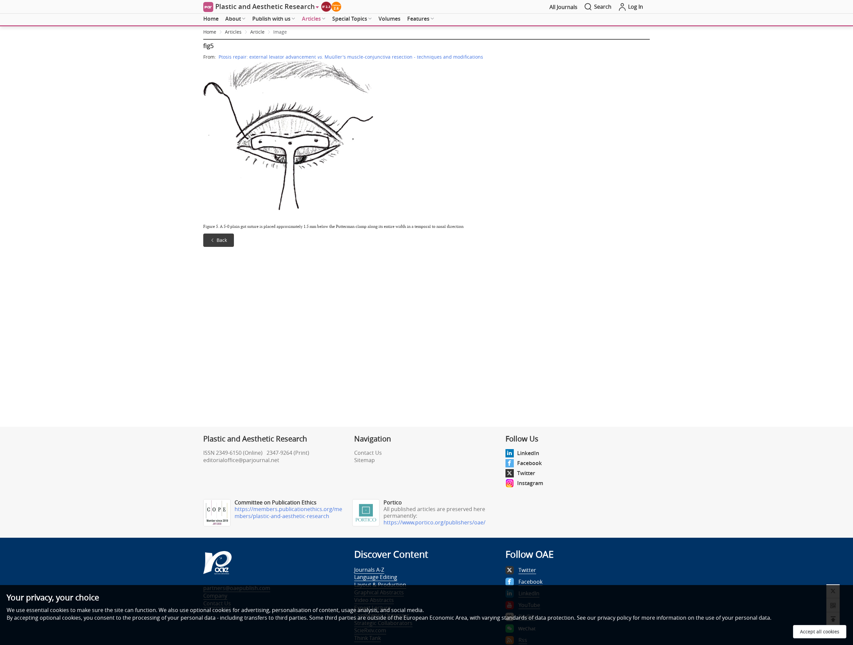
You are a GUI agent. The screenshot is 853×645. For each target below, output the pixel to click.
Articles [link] (233, 32)
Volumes (390, 18)
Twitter (526, 473)
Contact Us (368, 452)
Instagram (530, 483)
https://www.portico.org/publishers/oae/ (434, 522)
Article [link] (257, 32)
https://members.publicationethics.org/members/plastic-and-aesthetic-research (288, 512)
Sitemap (364, 460)
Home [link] (209, 32)
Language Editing (375, 577)
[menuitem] (211, 19)
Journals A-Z (369, 569)
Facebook (529, 463)
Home (211, 18)
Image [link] (280, 32)
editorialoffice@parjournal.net (241, 460)
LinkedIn (528, 453)
